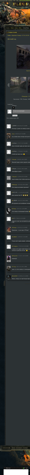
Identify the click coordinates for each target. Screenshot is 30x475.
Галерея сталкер (12, 32)
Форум (12, 27)
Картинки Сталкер (16, 35)
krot (14, 133)
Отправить (14, 115)
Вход (22, 8)
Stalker (9, 35)
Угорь (14, 266)
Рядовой (14, 176)
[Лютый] (9, 161)
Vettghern (15, 246)
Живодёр (15, 184)
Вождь (14, 227)
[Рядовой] (9, 178)
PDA (14, 0)
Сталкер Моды (26, 27)
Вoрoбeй (15, 255)
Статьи (16, 27)
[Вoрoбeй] (9, 258)
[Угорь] (9, 268)
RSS (17, 0)
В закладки (10, 0)
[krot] (9, 136)
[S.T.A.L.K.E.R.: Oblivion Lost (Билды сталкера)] (16, 5)
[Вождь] (9, 229)
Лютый (14, 159)
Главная (7, 27)
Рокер (14, 208)
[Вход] (13, 107)
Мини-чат (7, 468)
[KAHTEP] (9, 277)
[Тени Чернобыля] (22, 5)
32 (29, 96)
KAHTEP (15, 276)
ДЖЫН (15, 236)
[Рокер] (9, 211)
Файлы (20, 27)
